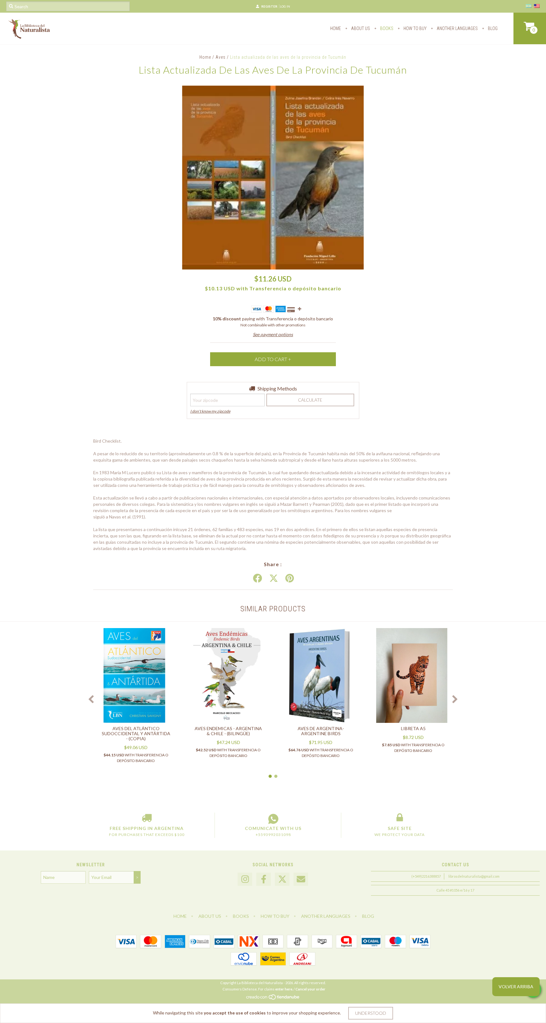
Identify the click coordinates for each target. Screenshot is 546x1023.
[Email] (301, 879)
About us (360, 28)
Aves (220, 57)
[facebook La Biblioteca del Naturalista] (263, 879)
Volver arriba (516, 986)
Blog (492, 28)
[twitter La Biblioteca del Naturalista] (282, 879)
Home (335, 28)
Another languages (457, 28)
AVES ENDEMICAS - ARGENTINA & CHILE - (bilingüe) (228, 731)
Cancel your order (310, 989)
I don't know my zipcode (210, 411)
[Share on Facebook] (257, 578)
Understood (370, 1013)
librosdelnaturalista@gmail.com (474, 876)
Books (386, 28)
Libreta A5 (413, 728)
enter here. (284, 989)
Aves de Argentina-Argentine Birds (321, 731)
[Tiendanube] (273, 998)
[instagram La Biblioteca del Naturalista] (245, 879)
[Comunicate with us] (273, 819)
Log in (285, 6)
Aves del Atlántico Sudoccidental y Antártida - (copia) (136, 733)
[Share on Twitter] (273, 578)
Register (269, 6)
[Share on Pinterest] (289, 578)
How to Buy (415, 28)
